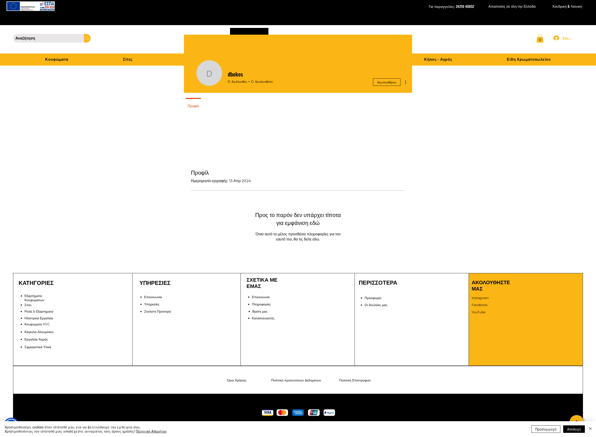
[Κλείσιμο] (590, 429)
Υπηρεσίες (151, 304)
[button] (540, 38)
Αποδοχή (574, 429)
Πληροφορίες (261, 304)
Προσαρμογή (545, 429)
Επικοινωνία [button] (153, 297)
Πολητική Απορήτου (151, 431)
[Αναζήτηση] (87, 38)
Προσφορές (373, 298)
